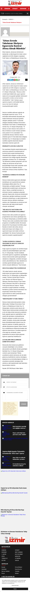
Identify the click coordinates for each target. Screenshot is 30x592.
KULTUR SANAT (19, 554)
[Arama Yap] (27, 13)
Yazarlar (17, 571)
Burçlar (3, 567)
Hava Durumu (18, 569)
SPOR (3, 556)
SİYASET (15, 8)
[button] (29, 8)
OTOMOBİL (18, 558)
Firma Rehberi (18, 567)
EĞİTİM (3, 560)
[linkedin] (13, 80)
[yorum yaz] (19, 80)
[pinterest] (15, 80)
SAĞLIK (11, 19)
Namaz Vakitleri (6, 571)
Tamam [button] (15, 588)
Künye (3, 573)
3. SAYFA (4, 554)
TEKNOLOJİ (4, 558)
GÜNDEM (7, 8)
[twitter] (10, 80)
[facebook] (8, 80)
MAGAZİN (17, 556)
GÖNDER (23, 404)
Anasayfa (4, 19)
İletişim (17, 573)
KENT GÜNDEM (18, 552)
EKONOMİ (23, 8)
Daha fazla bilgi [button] (15, 585)
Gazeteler (4, 569)
